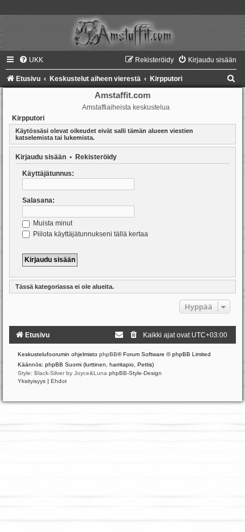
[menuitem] (31, 60)
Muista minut (51, 223)
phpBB (108, 354)
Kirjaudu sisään (40, 157)
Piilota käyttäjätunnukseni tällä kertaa (89, 234)
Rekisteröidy (96, 157)
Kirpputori (28, 118)
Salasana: (38, 200)
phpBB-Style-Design (135, 373)
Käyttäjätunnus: (48, 174)
